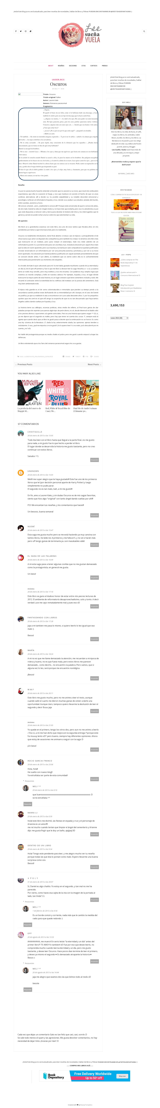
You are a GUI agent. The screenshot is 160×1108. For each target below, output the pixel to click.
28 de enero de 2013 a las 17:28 (40, 621)
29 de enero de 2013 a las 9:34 (40, 849)
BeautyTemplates (86, 1105)
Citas (84, 66)
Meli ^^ (57, 89)
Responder (94, 460)
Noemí (31, 526)
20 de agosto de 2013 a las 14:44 (46, 972)
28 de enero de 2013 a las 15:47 (40, 530)
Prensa (105, 66)
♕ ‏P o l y (33, 878)
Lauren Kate (58, 79)
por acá (87, 269)
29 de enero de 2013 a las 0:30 (40, 816)
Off (30, 933)
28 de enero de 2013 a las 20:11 (40, 693)
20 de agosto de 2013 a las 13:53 (41, 937)
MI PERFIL (121, 173)
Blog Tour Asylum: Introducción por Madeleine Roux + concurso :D (131, 288)
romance (49, 357)
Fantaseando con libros (42, 617)
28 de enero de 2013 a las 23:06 (40, 764)
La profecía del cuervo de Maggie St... (29, 409)
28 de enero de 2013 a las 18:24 (40, 654)
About (50, 66)
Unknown (33, 471)
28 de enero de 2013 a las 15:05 (40, 435)
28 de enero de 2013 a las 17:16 (40, 592)
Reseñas (61, 66)
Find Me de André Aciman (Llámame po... (85, 409)
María (31, 650)
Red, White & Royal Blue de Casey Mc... (58, 409)
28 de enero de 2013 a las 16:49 (40, 560)
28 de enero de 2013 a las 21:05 (40, 725)
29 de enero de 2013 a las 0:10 (45, 790)
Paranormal (40, 357)
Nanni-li (33, 812)
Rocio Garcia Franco (40, 761)
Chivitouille (35, 432)
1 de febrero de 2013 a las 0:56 (45, 911)
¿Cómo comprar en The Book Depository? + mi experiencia (129, 263)
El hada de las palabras (42, 556)
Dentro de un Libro (39, 845)
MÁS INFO (130, 173)
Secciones (73, 66)
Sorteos (93, 66)
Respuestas (29, 781)
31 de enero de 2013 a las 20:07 (40, 882)
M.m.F (31, 689)
